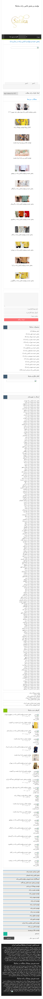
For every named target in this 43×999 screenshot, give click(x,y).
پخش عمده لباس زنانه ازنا (32, 679)
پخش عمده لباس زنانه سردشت (30, 521)
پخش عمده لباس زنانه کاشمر (31, 617)
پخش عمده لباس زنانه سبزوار (31, 614)
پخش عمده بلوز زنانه (33, 334)
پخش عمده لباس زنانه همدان (31, 668)
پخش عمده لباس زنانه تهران (31, 400)
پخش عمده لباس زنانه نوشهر (31, 579)
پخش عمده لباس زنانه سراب (31, 461)
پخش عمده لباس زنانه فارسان (31, 552)
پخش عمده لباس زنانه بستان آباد (30, 472)
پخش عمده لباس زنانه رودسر (31, 652)
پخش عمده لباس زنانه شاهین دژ (30, 530)
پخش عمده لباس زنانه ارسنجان (30, 510)
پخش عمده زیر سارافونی (32, 348)
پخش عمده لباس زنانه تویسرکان (30, 669)
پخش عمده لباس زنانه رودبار (31, 584)
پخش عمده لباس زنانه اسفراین (30, 586)
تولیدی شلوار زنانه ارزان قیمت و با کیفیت (20, 722)
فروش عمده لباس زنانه (33, 696)
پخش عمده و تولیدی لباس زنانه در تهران (20, 763)
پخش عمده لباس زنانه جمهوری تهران (29, 601)
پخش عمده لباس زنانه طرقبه (31, 476)
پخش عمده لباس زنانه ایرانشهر (30, 538)
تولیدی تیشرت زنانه (34, 890)
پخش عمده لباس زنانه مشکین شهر (29, 567)
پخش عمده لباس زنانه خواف (31, 481)
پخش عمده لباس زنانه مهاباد (31, 532)
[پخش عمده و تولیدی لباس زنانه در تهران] (35, 768)
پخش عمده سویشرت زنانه (31, 356)
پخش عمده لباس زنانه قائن (32, 625)
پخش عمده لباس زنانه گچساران (30, 562)
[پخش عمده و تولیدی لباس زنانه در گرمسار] (22, 201)
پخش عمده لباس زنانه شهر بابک (30, 639)
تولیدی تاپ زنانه (35, 901)
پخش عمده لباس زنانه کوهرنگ (31, 554)
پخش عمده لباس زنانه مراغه (31, 462)
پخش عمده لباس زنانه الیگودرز (31, 677)
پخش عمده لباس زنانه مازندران (30, 408)
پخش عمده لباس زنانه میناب (31, 543)
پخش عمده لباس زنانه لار (32, 513)
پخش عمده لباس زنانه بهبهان (31, 442)
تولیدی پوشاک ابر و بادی (33, 886)
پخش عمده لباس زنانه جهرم (31, 443)
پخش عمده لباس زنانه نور (32, 578)
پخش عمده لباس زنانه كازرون (31, 511)
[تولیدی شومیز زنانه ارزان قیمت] (35, 760)
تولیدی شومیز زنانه (34, 893)
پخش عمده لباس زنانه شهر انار (30, 638)
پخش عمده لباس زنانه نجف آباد (30, 609)
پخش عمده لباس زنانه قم (32, 413)
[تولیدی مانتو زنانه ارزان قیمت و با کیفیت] (35, 776)
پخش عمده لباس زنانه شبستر (31, 473)
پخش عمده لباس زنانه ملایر (31, 671)
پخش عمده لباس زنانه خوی (31, 522)
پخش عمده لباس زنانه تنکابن (31, 573)
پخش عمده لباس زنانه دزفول (31, 631)
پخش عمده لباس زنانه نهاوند (31, 673)
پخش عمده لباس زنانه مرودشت (30, 514)
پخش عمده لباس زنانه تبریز (31, 419)
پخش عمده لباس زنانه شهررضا (30, 453)
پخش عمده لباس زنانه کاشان (31, 605)
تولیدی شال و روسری (34, 930)
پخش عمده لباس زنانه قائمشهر (30, 576)
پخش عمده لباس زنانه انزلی (31, 647)
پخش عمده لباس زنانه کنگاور (31, 658)
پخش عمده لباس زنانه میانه (31, 468)
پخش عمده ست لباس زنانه (31, 353)
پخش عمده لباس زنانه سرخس (31, 484)
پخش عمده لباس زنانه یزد (32, 416)
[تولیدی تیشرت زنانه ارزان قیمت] (35, 744)
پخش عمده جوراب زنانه (32, 342)
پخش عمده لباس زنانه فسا (32, 508)
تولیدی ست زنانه (35, 912)
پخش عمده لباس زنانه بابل (32, 590)
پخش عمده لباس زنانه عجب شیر (30, 475)
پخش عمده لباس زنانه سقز (31, 663)
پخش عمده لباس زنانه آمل (32, 589)
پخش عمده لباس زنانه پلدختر (31, 676)
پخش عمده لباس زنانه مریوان (31, 549)
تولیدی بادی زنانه (35, 908)
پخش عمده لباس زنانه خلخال (31, 565)
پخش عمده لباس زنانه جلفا (32, 465)
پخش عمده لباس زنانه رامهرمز (31, 497)
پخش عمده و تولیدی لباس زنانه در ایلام (22, 234)
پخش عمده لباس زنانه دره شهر (30, 556)
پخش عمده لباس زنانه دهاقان (31, 456)
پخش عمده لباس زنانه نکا (32, 582)
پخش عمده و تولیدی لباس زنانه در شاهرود (22, 219)
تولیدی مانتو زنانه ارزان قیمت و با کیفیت (20, 771)
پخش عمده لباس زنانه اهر (32, 437)
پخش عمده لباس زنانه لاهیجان (31, 644)
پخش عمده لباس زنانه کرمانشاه (30, 424)
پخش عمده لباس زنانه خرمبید (31, 635)
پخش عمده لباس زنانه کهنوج (31, 527)
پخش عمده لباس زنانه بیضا (32, 506)
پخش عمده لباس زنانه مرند (31, 464)
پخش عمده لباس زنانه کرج (32, 402)
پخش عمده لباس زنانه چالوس (31, 581)
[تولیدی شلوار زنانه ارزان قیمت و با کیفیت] (35, 728)
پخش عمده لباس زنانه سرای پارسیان (29, 600)
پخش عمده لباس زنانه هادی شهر (30, 467)
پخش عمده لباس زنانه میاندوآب (30, 533)
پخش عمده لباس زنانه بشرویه (31, 492)
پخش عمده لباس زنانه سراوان (31, 546)
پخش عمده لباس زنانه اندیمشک (30, 628)
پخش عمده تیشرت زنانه (32, 339)
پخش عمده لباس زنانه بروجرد (31, 681)
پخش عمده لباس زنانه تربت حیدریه (29, 480)
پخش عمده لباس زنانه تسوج (31, 503)
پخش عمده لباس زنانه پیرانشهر (30, 446)
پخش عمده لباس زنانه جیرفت (31, 529)
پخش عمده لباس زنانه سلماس (31, 519)
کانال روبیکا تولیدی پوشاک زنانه (22, 127)
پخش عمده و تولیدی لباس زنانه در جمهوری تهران (17, 714)
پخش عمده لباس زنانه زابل (32, 449)
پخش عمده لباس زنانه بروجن (31, 551)
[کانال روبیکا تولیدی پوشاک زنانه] (22, 125)
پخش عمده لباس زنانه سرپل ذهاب (30, 540)
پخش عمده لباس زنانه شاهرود (31, 684)
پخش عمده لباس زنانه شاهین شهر (30, 612)
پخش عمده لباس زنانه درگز (31, 483)
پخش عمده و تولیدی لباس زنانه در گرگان (22, 188)
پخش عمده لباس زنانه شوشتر (31, 499)
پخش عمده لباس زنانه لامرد (31, 445)
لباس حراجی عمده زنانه (33, 871)
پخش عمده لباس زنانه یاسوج (31, 560)
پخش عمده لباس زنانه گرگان (31, 687)
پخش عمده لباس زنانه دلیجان (31, 641)
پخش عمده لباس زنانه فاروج (31, 624)
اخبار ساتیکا (36, 331)
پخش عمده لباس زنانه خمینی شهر (30, 597)
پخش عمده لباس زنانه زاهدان (31, 418)
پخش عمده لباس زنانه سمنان (31, 412)
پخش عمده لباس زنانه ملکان (31, 470)
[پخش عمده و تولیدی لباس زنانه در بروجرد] (22, 247)
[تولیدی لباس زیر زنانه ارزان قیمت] (22, 155)
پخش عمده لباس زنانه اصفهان (31, 404)
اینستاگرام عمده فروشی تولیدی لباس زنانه (28, 879)
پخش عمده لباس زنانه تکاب (31, 524)
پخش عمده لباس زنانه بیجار (31, 662)
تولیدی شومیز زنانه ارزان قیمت (22, 755)
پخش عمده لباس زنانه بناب (32, 438)
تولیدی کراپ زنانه (35, 904)
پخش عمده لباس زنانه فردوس (31, 491)
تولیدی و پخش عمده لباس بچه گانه (30, 882)
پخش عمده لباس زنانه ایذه (32, 494)
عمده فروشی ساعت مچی (33, 705)
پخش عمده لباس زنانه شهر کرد (30, 674)
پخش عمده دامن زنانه (33, 345)
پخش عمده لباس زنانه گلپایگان (31, 606)
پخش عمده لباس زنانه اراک (31, 434)
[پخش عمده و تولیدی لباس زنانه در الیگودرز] (22, 278)
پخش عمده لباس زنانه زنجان (31, 426)
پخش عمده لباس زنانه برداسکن (30, 486)
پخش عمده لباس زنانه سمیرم (31, 454)
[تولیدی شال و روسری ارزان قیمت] (22, 140)
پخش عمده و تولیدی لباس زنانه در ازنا (22, 265)
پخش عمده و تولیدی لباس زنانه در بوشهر (22, 173)
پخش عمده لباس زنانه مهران (31, 557)
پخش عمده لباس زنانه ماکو (32, 448)
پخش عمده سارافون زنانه (32, 350)
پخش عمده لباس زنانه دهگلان (31, 451)
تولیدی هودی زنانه (35, 897)
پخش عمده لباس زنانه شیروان (31, 622)
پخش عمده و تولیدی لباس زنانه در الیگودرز (22, 280)
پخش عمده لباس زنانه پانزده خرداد (29, 598)
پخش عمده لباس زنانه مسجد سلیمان (29, 500)
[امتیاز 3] (35, 79)
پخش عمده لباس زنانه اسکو (31, 459)
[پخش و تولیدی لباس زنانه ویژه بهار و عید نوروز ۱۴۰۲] (22, 109)
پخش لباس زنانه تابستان (33, 875)
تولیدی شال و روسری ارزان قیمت (22, 142)
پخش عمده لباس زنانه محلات (31, 643)
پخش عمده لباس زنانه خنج (32, 516)
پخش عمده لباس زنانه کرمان (31, 415)
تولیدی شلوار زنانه (35, 915)
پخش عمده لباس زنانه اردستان (30, 595)
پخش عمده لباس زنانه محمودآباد (30, 571)
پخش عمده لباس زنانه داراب (31, 505)
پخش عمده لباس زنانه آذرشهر (31, 457)
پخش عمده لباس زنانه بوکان (31, 525)
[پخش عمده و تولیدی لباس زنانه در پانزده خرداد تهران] (35, 752)
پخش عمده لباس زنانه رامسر (31, 575)
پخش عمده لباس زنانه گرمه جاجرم (29, 487)
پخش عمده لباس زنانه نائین (31, 608)
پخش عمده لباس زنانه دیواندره (30, 665)
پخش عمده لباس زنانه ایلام (32, 682)
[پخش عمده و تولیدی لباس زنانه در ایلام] (22, 232)
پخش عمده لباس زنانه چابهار (31, 548)
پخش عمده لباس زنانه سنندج (31, 423)
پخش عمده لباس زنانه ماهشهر (31, 495)
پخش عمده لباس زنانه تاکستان (31, 435)
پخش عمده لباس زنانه (33, 361)
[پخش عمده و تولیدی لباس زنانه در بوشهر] (22, 171)
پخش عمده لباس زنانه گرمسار (31, 685)
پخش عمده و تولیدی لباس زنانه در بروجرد (22, 250)
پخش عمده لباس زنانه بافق (31, 568)
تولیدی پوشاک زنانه (34, 693)
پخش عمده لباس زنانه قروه (31, 666)
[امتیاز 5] (38, 79)
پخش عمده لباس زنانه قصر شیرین (30, 559)
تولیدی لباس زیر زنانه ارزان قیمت (22, 158)
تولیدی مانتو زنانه (35, 919)
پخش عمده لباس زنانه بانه (32, 660)
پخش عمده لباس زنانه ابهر (32, 657)
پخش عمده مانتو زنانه (33, 364)
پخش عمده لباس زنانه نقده (31, 535)
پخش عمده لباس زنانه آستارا (31, 646)
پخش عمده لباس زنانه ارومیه (31, 421)
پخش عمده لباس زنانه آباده (31, 633)
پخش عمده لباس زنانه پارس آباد (30, 563)
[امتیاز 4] (36, 79)
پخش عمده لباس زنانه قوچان (31, 616)
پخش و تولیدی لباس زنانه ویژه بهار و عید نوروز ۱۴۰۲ (22, 112)
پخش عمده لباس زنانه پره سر (31, 650)
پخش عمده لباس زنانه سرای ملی (30, 603)
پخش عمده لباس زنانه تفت (32, 570)
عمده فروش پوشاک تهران (33, 698)
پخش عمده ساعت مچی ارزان (32, 703)
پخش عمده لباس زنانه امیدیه (31, 502)
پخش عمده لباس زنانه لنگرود (31, 655)
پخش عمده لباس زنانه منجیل (31, 649)
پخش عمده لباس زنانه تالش (31, 654)
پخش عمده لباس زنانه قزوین (31, 432)
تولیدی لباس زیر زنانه (34, 926)
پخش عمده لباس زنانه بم (32, 518)
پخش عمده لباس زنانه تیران (31, 611)
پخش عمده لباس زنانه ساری (31, 587)
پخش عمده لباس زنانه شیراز (31, 407)
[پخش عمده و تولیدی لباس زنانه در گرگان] (22, 186)
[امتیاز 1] (31, 79)
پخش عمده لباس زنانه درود (32, 620)
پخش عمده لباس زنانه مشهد (31, 410)
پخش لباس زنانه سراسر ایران (31, 370)
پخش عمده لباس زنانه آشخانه (31, 489)
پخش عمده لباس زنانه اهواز (31, 429)
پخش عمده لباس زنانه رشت (31, 431)
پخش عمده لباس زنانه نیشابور (31, 619)
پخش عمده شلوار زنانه (33, 359)
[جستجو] (5, 36)
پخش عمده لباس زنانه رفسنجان (30, 636)
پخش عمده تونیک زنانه (33, 336)
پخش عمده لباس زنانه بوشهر (31, 688)
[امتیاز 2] (33, 79)
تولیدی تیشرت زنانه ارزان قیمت (22, 738)
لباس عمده (37, 694)
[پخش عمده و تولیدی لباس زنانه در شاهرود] (22, 217)
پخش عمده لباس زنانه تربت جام (30, 478)
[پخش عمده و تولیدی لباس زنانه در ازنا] (22, 263)
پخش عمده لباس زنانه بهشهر (31, 593)
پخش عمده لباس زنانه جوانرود (31, 541)
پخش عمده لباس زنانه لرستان (31, 405)
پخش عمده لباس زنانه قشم (31, 544)
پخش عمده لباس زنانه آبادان (31, 627)
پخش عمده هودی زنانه (33, 367)
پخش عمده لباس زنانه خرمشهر (30, 630)
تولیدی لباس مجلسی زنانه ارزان (31, 923)
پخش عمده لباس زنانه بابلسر (31, 592)
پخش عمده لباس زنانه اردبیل (31, 427)
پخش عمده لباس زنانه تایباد (31, 440)
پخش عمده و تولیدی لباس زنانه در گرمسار (22, 204)
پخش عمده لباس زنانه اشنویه (31, 537)
